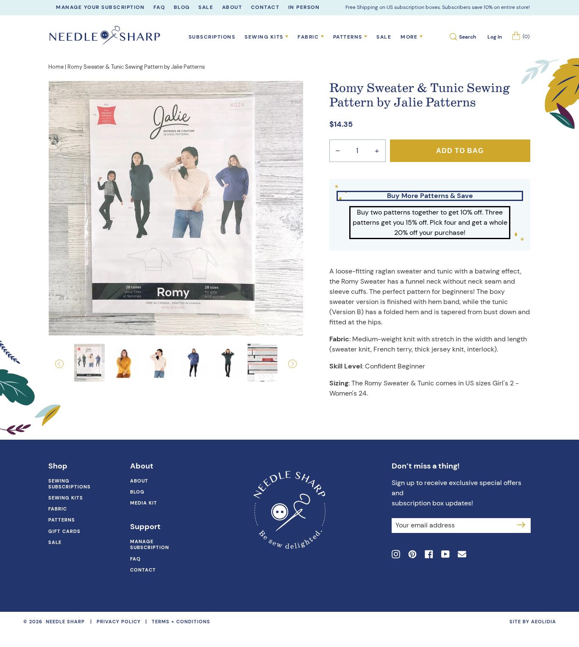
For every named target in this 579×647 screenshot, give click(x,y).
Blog (137, 492)
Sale (383, 36)
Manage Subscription (149, 544)
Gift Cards (64, 531)
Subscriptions (212, 36)
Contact (143, 570)
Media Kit (143, 503)
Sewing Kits (65, 498)
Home (56, 66)
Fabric (57, 509)
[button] (68, 363)
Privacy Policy (119, 622)
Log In (494, 36)
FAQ (135, 559)
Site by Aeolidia (532, 622)
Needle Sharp (65, 622)
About (139, 481)
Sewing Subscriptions (69, 484)
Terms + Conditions (181, 622)
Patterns (61, 520)
